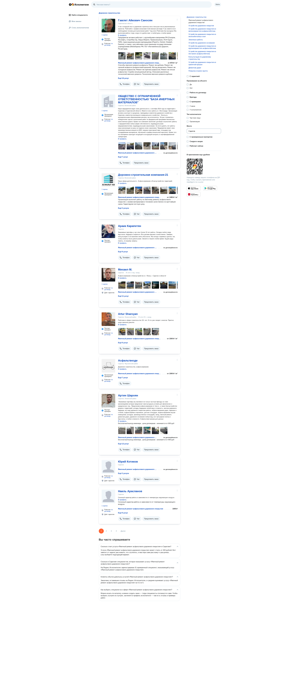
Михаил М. (125, 269)
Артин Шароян (128, 395)
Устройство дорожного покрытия (201, 26)
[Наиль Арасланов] (108, 496)
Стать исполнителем (80, 28)
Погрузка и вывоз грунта (198, 71)
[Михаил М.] (108, 275)
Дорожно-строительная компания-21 (143, 174)
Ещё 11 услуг (123, 296)
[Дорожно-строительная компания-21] (108, 180)
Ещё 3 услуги (123, 208)
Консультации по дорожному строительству (199, 58)
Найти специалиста (80, 15)
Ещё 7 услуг (123, 157)
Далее (123, 531)
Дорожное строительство (196, 17)
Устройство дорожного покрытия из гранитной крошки (202, 63)
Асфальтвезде (128, 360)
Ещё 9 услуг (123, 252)
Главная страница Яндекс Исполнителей (79, 4)
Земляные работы (195, 40)
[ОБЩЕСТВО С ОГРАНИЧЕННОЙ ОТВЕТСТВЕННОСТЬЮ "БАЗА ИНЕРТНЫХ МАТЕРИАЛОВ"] (108, 101)
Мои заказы (76, 21)
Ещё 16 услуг (123, 78)
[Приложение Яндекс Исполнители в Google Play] (210, 188)
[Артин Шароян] (108, 400)
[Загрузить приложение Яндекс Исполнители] (204, 167)
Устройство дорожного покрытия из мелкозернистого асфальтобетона (202, 30)
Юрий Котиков (128, 461)
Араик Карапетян (129, 225)
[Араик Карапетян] (108, 231)
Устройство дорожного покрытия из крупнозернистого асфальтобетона (202, 47)
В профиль (122, 35)
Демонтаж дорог (194, 68)
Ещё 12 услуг (123, 444)
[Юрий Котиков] (108, 467)
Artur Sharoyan (128, 313)
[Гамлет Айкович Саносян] (108, 25)
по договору (108, 44)
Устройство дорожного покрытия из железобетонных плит (202, 35)
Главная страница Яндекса (70, 4)
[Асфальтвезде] (108, 366)
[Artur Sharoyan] (108, 319)
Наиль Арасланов (130, 491)
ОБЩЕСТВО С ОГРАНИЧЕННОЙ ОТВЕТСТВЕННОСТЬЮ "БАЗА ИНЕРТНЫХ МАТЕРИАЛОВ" (146, 99)
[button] (124, 84)
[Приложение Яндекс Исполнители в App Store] (194, 188)
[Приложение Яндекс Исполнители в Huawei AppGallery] (194, 194)
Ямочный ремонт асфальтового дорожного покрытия (140, 63)
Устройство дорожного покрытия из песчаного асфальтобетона (202, 52)
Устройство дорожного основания (201, 43)
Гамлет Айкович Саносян (135, 20)
